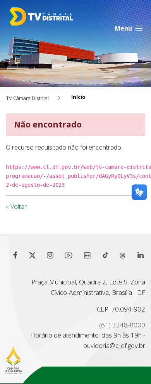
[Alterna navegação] (129, 28)
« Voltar (16, 206)
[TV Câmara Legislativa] (59, 20)
